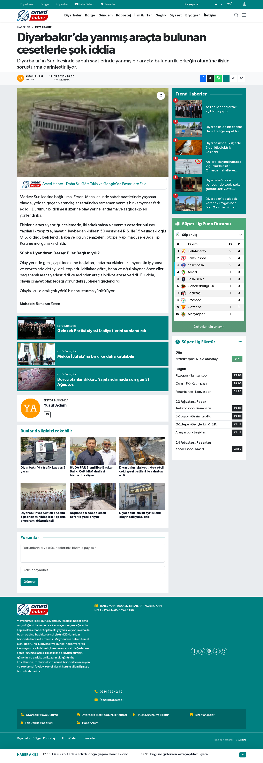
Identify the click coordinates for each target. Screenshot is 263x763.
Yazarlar (109, 4)
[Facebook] (194, 651)
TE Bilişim (240, 739)
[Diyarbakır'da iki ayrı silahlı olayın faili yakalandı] (142, 496)
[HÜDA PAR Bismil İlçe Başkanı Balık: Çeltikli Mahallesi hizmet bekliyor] (93, 451)
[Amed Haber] (32, 15)
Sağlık (161, 15)
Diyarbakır (27, 4)
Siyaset (176, 15)
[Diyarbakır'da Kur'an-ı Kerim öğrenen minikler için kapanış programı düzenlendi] (43, 496)
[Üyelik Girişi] (242, 4)
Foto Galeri (85, 4)
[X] (201, 651)
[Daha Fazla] (226, 78)
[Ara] (236, 15)
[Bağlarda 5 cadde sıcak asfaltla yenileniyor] (93, 496)
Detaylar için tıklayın (209, 327)
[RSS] (223, 651)
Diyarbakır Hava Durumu (42, 714)
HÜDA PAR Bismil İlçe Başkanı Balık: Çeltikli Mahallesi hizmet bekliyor (92, 471)
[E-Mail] (47, 414)
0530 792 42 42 (111, 691)
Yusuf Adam (55, 405)
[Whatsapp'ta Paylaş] (218, 78)
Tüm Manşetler (204, 714)
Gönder (29, 582)
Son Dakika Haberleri (39, 722)
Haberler (23, 27)
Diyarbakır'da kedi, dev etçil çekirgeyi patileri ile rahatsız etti (141, 471)
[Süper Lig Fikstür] (240, 342)
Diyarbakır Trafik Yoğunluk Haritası (104, 714)
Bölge (45, 4)
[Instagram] (209, 651)
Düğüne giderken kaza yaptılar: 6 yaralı (179, 754)
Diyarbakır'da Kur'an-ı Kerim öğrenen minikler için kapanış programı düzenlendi (43, 516)
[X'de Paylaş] (210, 78)
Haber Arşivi (90, 722)
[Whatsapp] (216, 651)
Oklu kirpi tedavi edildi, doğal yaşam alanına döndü (91, 754)
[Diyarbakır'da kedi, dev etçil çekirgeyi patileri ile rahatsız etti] (142, 451)
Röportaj (62, 4)
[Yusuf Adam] (30, 408)
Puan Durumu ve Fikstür (153, 714)
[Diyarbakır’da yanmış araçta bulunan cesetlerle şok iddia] (92, 132)
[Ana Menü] (244, 15)
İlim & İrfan (143, 15)
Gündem (105, 15)
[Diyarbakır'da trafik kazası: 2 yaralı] (43, 451)
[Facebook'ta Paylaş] (203, 78)
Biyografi (193, 15)
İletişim (210, 15)
